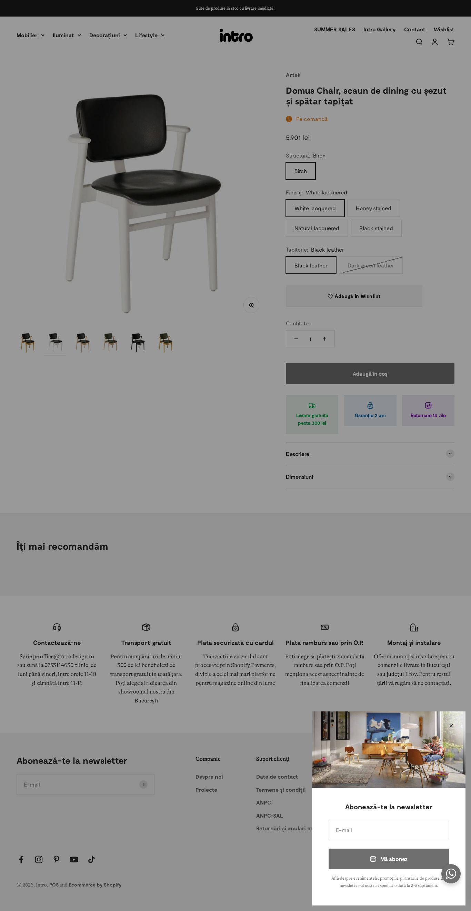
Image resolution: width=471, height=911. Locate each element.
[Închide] (451, 725)
